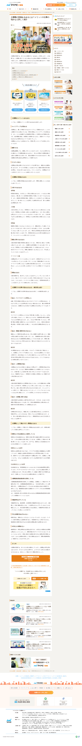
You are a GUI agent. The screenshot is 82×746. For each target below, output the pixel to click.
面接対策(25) (59, 55)
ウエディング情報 (49, 720)
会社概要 (24, 732)
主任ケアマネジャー (47, 676)
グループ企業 (45, 732)
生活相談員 (26, 676)
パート (40, 713)
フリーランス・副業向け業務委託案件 (29, 715)
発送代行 (41, 730)
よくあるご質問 (33, 687)
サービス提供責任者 (57, 676)
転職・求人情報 (54, 712)
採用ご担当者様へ (14, 687)
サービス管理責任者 (37, 677)
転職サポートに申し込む (55, 5)
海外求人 (60, 712)
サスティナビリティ (35, 732)
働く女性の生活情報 (32, 720)
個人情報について (50, 687)
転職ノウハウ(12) (60, 69)
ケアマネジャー (38, 676)
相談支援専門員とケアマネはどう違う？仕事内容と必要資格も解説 (64, 24)
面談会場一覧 (35, 9)
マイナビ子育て (25, 722)
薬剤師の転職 (38, 727)
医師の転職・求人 (59, 727)
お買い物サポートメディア (27, 723)
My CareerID (52, 722)
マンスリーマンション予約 (56, 723)
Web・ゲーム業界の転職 (32, 725)
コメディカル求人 (51, 727)
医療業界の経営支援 (38, 728)
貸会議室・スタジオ (48, 730)
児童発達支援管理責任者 (26, 677)
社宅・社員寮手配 (56, 730)
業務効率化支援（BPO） (33, 730)
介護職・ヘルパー (19, 676)
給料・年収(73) (60, 65)
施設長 (64, 676)
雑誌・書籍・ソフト (41, 720)
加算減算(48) (59, 63)
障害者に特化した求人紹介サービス (60, 713)
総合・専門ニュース (36, 719)
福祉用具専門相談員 (46, 677)
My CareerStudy (45, 722)
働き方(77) (59, 72)
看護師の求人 (44, 727)
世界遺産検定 (57, 720)
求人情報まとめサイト (26, 719)
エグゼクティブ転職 (61, 725)
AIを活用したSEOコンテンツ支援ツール (42, 723)
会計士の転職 (69, 725)
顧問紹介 (33, 727)
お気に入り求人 (61, 9)
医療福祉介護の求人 (42, 715)
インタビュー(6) (60, 51)
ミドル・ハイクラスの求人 (27, 713)
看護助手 (32, 676)
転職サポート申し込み (41, 692)
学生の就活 (24, 712)
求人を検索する (48, 9)
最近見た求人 (74, 9)
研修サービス (24, 730)
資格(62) (58, 57)
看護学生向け (38, 712)
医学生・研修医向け (46, 712)
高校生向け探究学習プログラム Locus (37, 717)
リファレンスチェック (65, 730)
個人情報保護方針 (52, 732)
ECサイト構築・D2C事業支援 (35, 722)
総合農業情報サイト (65, 720)
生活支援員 (54, 677)
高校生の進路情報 (25, 717)
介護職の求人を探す (21, 578)
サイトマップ (24, 687)
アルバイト (36, 713)
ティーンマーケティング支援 (63, 719)
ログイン (71, 5)
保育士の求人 (67, 727)
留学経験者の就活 (31, 712)
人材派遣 (24, 725)
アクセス (28, 732)
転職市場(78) (59, 61)
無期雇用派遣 (24, 728)
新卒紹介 (46, 725)
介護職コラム (59, 687)
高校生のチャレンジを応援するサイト (48, 719)
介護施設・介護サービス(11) (63, 67)
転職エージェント (52, 725)
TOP (10, 9)
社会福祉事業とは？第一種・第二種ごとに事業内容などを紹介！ (64, 29)
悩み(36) (58, 59)
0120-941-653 (24, 702)
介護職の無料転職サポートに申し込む (30, 558)
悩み (13, 25)
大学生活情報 (24, 720)
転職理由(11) (59, 53)
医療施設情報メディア (60, 722)
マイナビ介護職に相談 (39, 578)
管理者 (59, 677)
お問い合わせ (68, 687)
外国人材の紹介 (46, 728)
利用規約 (41, 687)
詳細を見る (17, 110)
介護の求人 (30, 728)
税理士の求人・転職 (26, 727)
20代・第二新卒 (40, 725)
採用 (41, 732)
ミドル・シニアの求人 (47, 713)
